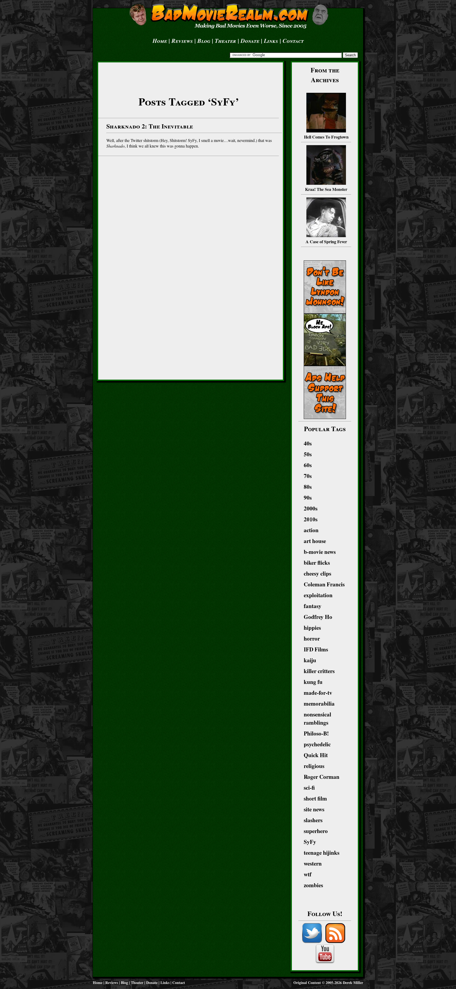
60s (308, 465)
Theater (225, 40)
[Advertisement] (188, 76)
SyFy (310, 842)
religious (314, 766)
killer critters (319, 671)
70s (308, 476)
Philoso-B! (316, 733)
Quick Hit (316, 755)
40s (308, 443)
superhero (316, 831)
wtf (307, 874)
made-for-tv (318, 692)
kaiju (310, 660)
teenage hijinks (321, 852)
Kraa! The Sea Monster (326, 189)
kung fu (313, 682)
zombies (313, 885)
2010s (310, 519)
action (311, 530)
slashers (313, 820)
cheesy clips (317, 573)
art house (315, 541)
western (313, 863)
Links (271, 40)
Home (160, 40)
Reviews (182, 40)
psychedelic (317, 744)
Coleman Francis (324, 584)
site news (314, 809)
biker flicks (317, 562)
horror (312, 638)
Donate (250, 40)
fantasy (312, 606)
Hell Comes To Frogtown (326, 137)
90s (308, 497)
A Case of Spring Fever (326, 241)
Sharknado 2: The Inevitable (149, 126)
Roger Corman (321, 776)
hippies (312, 627)
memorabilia (319, 703)
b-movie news (320, 552)
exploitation (318, 595)
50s (308, 454)
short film (315, 798)
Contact (293, 40)
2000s (310, 508)
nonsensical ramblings (317, 718)
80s (308, 486)
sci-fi (309, 787)
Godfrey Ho (318, 617)
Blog (203, 40)
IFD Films (316, 649)
